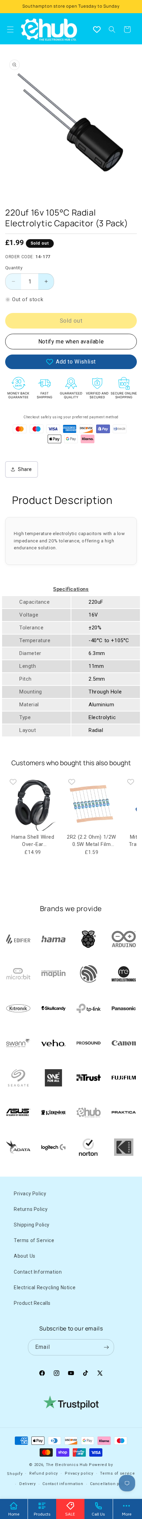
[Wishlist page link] (97, 29)
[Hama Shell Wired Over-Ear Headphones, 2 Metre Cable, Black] (33, 803)
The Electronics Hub (67, 1465)
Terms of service (117, 1473)
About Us (25, 1256)
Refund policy (43, 1473)
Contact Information (38, 1272)
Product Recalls (32, 1303)
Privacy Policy (30, 1193)
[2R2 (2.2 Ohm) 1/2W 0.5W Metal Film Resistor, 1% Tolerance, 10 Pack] (91, 803)
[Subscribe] (106, 1347)
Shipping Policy (32, 1225)
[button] (112, 29)
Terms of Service (34, 1240)
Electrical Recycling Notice (44, 1287)
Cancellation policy (109, 1484)
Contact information (62, 1484)
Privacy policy (79, 1473)
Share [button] (25, 469)
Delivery (27, 1484)
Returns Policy (31, 1209)
